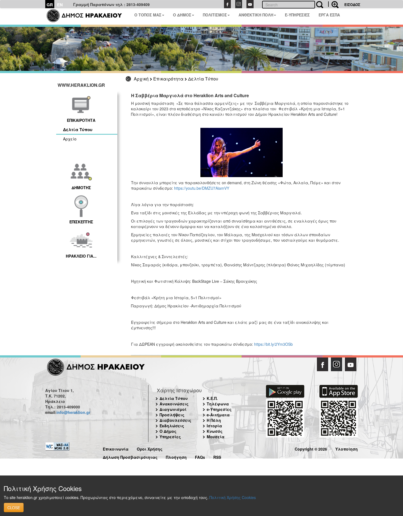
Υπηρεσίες (170, 436)
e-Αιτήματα (218, 414)
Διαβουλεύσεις (175, 420)
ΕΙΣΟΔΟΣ (352, 4)
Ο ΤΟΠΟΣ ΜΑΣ (147, 15)
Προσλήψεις (172, 414)
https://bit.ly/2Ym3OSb (273, 344)
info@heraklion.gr (73, 412)
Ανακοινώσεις (174, 404)
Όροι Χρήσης (150, 448)
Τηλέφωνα (218, 404)
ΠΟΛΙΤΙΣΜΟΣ (215, 15)
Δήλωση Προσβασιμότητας (130, 456)
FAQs (200, 456)
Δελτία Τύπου (203, 79)
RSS (217, 456)
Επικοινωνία (116, 448)
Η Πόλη (214, 420)
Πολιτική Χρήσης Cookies (232, 497)
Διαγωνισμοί (173, 409)
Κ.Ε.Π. (212, 398)
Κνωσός (215, 431)
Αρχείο (69, 139)
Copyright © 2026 (311, 448)
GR (50, 5)
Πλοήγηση (176, 456)
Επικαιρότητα (168, 79)
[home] (87, 16)
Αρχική (141, 79)
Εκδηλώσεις (172, 425)
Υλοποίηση (346, 448)
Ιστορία (214, 425)
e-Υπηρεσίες (219, 409)
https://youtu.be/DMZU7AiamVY (201, 188)
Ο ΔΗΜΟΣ (182, 15)
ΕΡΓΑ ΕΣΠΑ (329, 15)
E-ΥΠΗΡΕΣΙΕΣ (297, 15)
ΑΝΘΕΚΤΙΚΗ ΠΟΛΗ (256, 15)
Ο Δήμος (168, 431)
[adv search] (333, 4)
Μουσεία (216, 436)
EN (60, 5)
